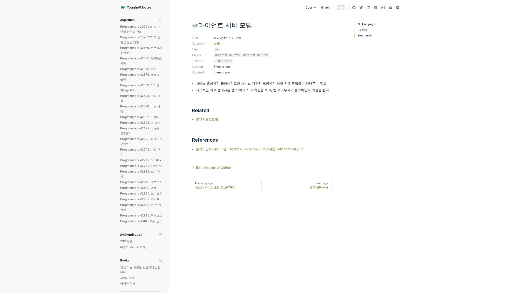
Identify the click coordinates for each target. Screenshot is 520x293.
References (365, 35)
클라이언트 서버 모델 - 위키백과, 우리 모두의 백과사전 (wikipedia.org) (248, 149)
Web (217, 43)
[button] (141, 20)
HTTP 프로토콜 (207, 119)
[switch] (341, 7)
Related (362, 29)
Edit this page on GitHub (213, 167)
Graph (325, 7)
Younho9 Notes (139, 7)
